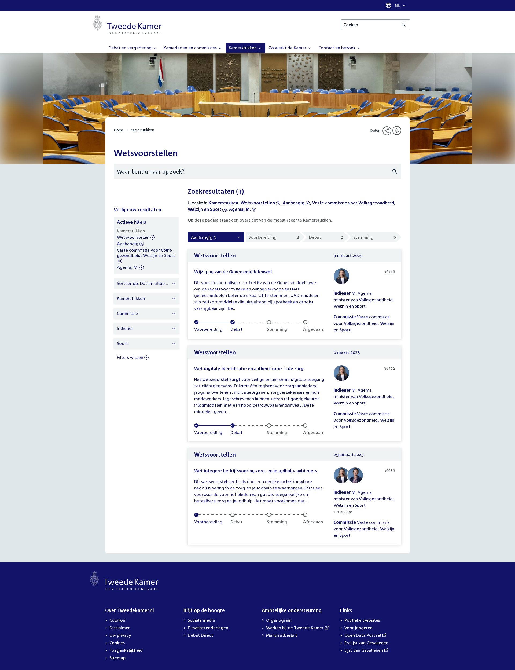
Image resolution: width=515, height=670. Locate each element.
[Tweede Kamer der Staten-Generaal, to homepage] (127, 24)
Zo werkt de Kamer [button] (288, 47)
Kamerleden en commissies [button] (191, 47)
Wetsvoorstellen (258, 202)
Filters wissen (130, 357)
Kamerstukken (142, 129)
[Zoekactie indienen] (404, 24)
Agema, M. (240, 209)
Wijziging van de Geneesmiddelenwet (233, 271)
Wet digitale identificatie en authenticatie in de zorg (248, 368)
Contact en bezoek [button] (337, 47)
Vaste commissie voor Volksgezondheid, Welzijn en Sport (146, 255)
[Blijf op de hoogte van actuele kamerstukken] (396, 130)
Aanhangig (293, 202)
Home (119, 129)
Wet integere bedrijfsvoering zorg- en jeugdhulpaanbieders (255, 470)
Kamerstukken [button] (243, 47)
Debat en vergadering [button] (130, 47)
